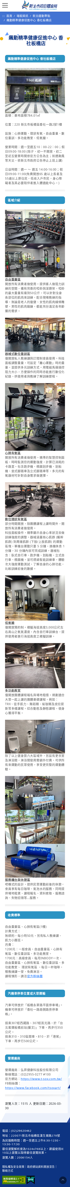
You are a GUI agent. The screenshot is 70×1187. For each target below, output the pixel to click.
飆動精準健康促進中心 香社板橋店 (29, 20)
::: (3, 16)
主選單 (6, 5)
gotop (63, 1180)
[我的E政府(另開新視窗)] (31, 1180)
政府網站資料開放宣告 (41, 1166)
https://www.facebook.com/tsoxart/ (33, 1088)
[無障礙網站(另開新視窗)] (14, 1180)
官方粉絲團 (35, 976)
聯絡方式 (7, 1170)
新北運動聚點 (41, 16)
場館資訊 (22, 16)
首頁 (9, 16)
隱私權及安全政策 (13, 1166)
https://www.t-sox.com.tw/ (41, 1079)
